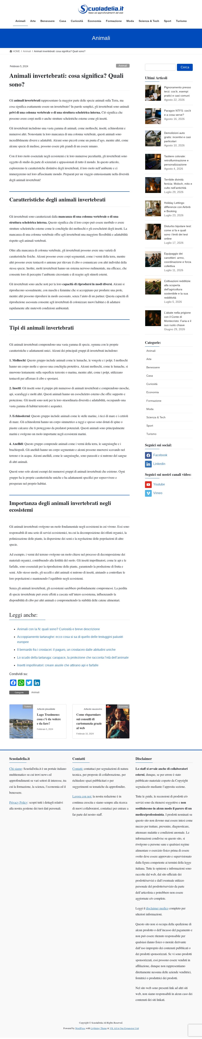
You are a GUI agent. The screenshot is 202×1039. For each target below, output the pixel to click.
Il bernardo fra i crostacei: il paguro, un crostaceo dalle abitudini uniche (66, 649)
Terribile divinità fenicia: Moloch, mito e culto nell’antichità (178, 183)
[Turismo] (21, 719)
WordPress (80, 1028)
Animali (123, 65)
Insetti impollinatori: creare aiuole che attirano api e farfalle (57, 665)
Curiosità (151, 384)
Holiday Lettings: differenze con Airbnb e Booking (177, 207)
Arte (149, 359)
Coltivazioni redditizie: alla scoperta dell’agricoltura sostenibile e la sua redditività (177, 289)
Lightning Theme (99, 1028)
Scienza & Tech (156, 417)
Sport (149, 425)
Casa (149, 375)
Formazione (153, 400)
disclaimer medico (157, 908)
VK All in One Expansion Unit (124, 1028)
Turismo (151, 433)
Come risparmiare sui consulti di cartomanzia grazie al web (89, 721)
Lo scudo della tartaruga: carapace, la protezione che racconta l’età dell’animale (73, 657)
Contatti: (77, 768)
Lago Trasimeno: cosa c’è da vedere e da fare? (49, 719)
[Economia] (117, 719)
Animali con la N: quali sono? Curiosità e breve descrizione (58, 629)
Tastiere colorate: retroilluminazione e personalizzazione (176, 160)
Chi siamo (15, 768)
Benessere (153, 367)
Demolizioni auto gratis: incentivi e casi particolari (177, 137)
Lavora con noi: (82, 796)
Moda (149, 409)
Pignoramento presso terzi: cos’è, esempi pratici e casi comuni (177, 91)
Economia (152, 392)
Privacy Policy (18, 802)
